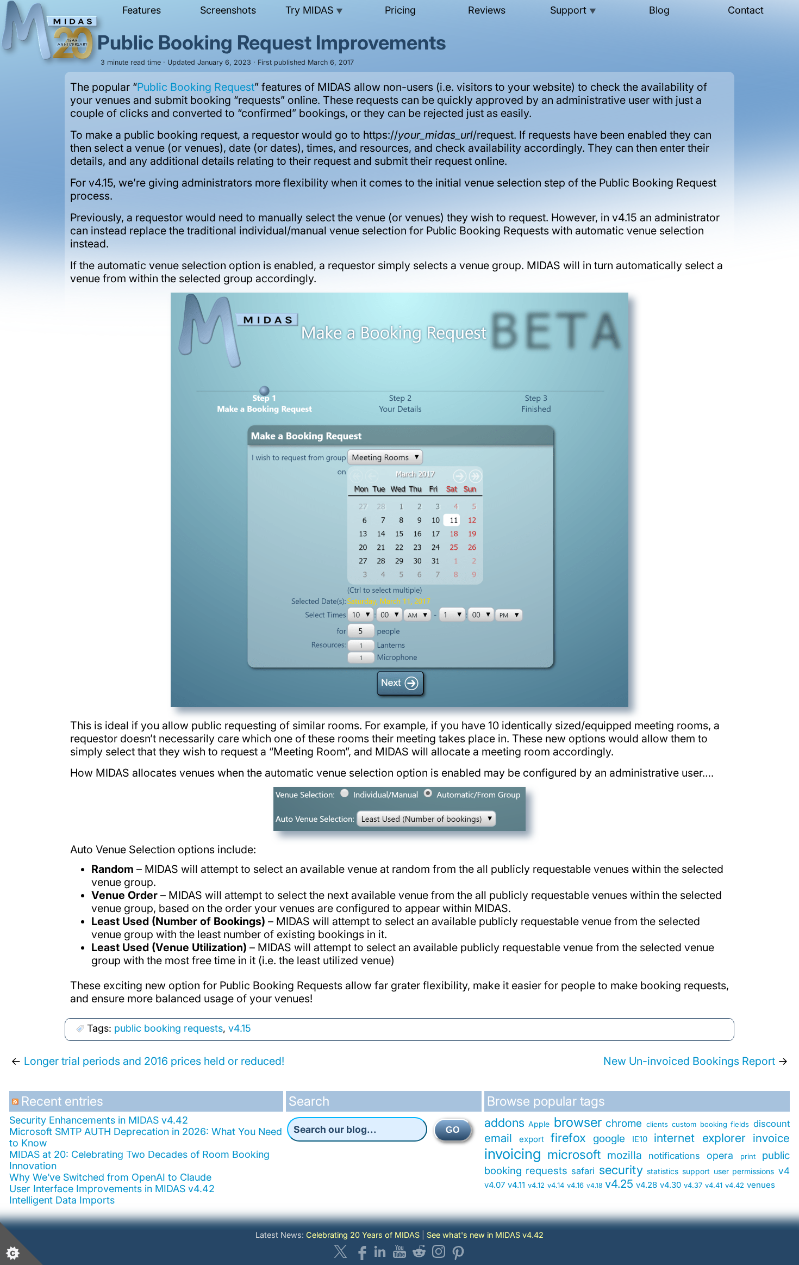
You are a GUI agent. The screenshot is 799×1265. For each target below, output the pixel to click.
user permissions (744, 1171)
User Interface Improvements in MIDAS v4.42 (112, 1188)
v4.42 (734, 1185)
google (609, 1138)
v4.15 (239, 1028)
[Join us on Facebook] (360, 1251)
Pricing (400, 10)
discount (771, 1123)
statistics (662, 1171)
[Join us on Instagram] (438, 1251)
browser (578, 1122)
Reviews (486, 10)
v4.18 (594, 1185)
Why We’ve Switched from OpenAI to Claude (110, 1177)
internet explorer (700, 1138)
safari (583, 1170)
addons (504, 1122)
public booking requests (168, 1028)
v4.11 (516, 1185)
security (621, 1169)
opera (720, 1155)
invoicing (512, 1153)
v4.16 (575, 1185)
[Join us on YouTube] (399, 1251)
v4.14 (555, 1185)
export (531, 1139)
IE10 (639, 1139)
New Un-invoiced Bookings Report (689, 1061)
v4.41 (713, 1185)
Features (141, 10)
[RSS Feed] (16, 1105)
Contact (746, 10)
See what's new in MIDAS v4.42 (485, 1234)
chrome (624, 1123)
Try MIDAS (314, 10)
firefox (568, 1137)
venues (761, 1185)
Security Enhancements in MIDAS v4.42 (98, 1120)
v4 (784, 1170)
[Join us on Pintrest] (458, 1251)
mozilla (624, 1155)
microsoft (574, 1154)
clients (657, 1124)
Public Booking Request (195, 87)
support (696, 1171)
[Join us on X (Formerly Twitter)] (340, 1251)
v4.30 (670, 1185)
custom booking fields (710, 1124)
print (748, 1156)
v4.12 (536, 1185)
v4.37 (693, 1185)
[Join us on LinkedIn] (380, 1251)
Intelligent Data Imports (62, 1200)
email (498, 1138)
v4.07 (494, 1185)
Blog (659, 10)
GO (453, 1129)
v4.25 (619, 1183)
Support (573, 10)
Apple (539, 1123)
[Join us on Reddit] (419, 1251)
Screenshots (228, 10)
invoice (771, 1138)
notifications (674, 1155)
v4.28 (646, 1185)
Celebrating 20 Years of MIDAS (363, 1234)
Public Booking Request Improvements (271, 42)
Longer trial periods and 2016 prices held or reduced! (154, 1061)
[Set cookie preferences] (21, 1243)
